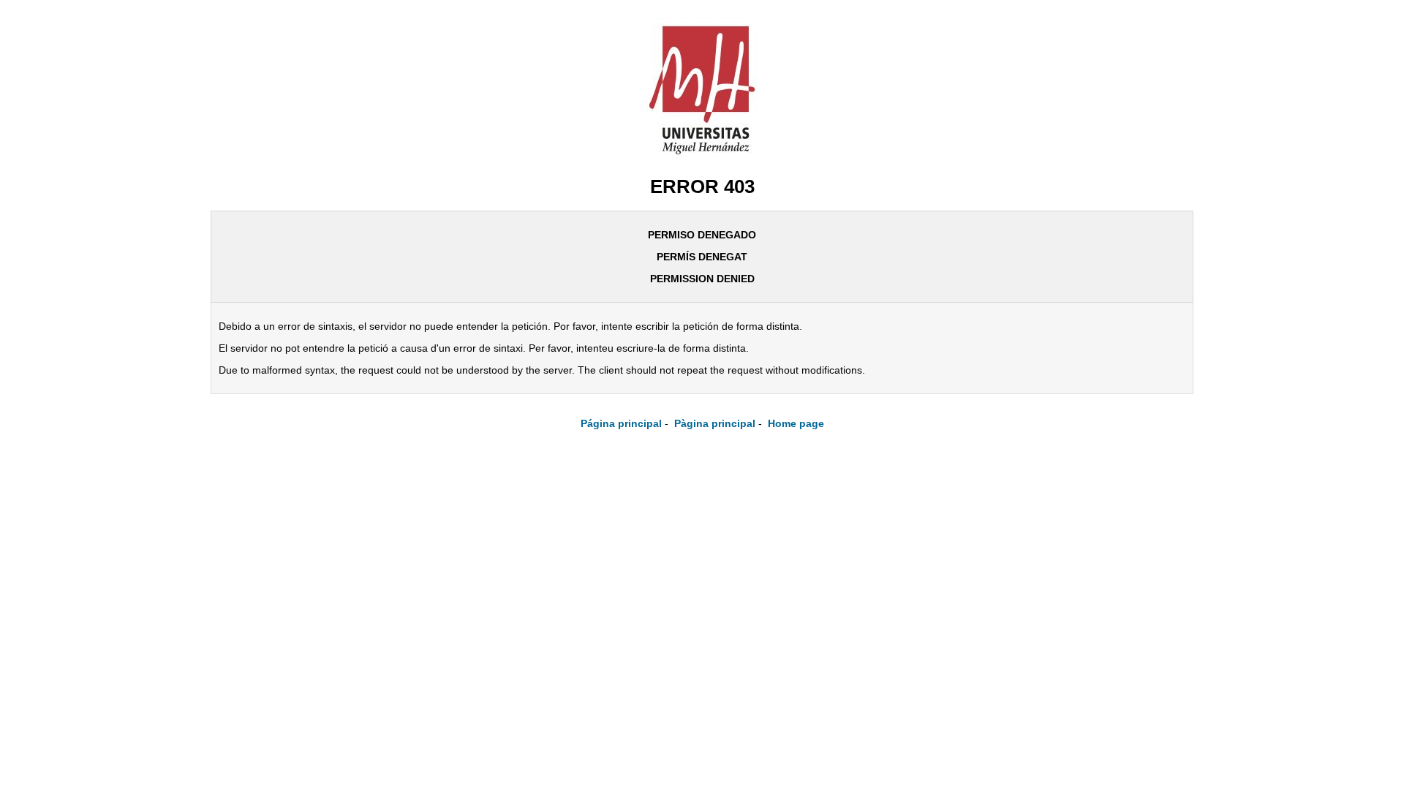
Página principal (621, 423)
